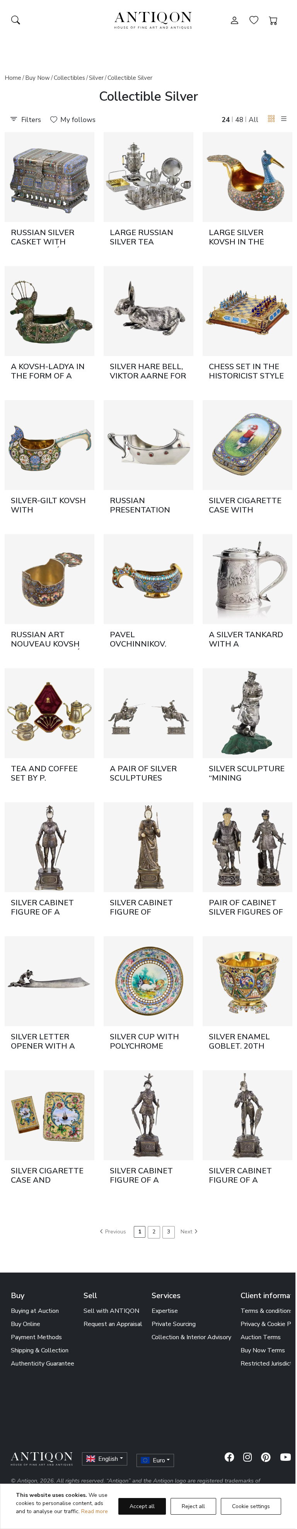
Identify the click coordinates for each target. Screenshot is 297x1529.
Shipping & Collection (39, 1350)
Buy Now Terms (263, 1350)
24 (226, 119)
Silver (96, 78)
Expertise (165, 1311)
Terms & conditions (267, 1311)
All (253, 119)
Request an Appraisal (113, 1324)
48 (239, 119)
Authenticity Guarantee (42, 1363)
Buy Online (25, 1324)
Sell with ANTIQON (111, 1311)
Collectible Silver (130, 78)
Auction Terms (261, 1337)
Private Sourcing (174, 1324)
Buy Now (37, 78)
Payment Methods (36, 1337)
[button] (271, 119)
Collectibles (69, 78)
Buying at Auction (35, 1311)
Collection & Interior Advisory (191, 1337)
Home (13, 78)
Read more (94, 1511)
